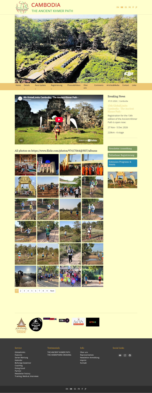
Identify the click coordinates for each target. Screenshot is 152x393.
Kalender (18, 360)
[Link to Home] (45, 7)
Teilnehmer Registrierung (121, 155)
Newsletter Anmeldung (120, 148)
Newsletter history (22, 373)
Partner (18, 371)
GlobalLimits (20, 352)
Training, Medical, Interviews (27, 376)
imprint (83, 360)
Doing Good (20, 368)
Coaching (19, 365)
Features (18, 355)
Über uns (84, 352)
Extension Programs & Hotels (120, 163)
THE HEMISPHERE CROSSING (59, 355)
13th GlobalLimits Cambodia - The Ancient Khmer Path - (121, 108)
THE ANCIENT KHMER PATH (58, 352)
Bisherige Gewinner (23, 363)
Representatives (87, 355)
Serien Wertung (21, 357)
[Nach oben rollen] (147, 388)
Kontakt (83, 363)
